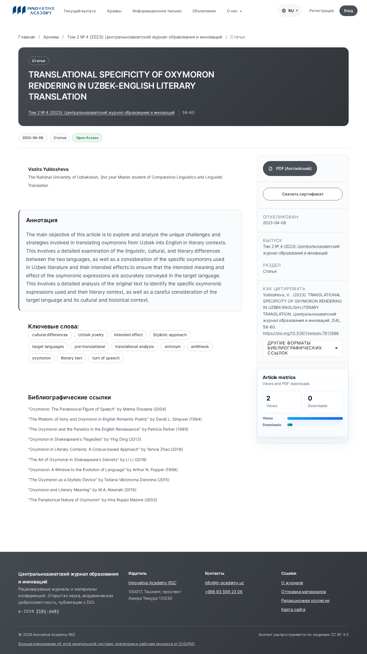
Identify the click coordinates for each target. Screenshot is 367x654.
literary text (71, 357)
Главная (26, 37)
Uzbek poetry (91, 334)
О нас (233, 11)
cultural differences (50, 334)
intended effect (128, 334)
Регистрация (321, 10)
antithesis (200, 346)
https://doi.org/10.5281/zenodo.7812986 (301, 333)
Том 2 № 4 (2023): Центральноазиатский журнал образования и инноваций (144, 37)
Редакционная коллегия (305, 600)
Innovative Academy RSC (152, 582)
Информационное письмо (156, 11)
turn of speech (106, 357)
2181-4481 (47, 611)
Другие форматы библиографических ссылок (295, 348)
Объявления (204, 11)
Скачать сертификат (303, 193)
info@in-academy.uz (224, 582)
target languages (48, 346)
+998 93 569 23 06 (224, 591)
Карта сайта (293, 609)
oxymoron (41, 357)
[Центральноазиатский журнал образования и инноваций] (33, 10)
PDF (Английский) (294, 168)
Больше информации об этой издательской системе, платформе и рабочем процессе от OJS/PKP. (107, 644)
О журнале (292, 582)
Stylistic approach (170, 334)
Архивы (114, 11)
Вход (349, 10)
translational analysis (134, 346)
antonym (173, 346)
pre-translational (90, 346)
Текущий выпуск (79, 11)
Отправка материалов (303, 591)
